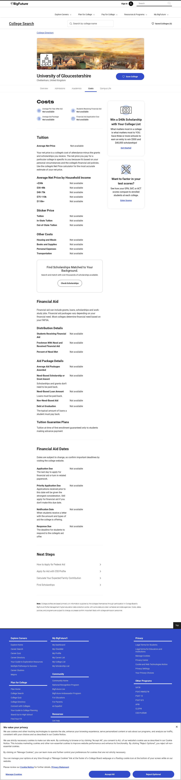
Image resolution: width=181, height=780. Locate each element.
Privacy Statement (60, 767)
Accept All (110, 774)
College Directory (45, 32)
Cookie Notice (27, 767)
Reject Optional (153, 774)
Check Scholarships (70, 283)
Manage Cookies (14, 774)
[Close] (177, 727)
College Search (21, 24)
